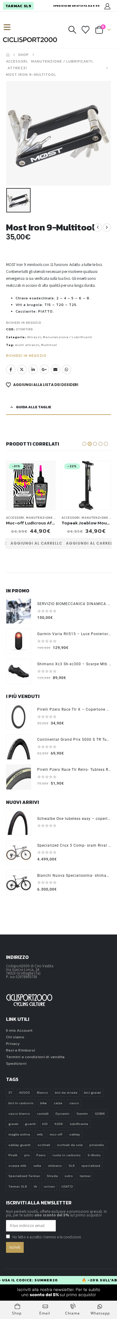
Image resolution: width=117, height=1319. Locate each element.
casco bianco (19, 1113)
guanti (30, 1123)
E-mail (55, 369)
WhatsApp (66, 369)
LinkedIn (33, 369)
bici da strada (66, 1092)
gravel (13, 1123)
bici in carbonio (21, 1103)
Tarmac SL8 (17, 1186)
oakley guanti (19, 1144)
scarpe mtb (17, 1165)
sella (37, 1165)
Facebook (11, 369)
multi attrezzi (27, 345)
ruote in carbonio (66, 1155)
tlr (35, 1186)
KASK (59, 1123)
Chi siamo (15, 1037)
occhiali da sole (70, 1144)
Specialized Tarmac (24, 1175)
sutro (68, 1175)
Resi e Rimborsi (20, 1050)
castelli (43, 1113)
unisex (49, 1186)
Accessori (15, 517)
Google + (44, 369)
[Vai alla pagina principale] (8, 54)
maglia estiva (19, 1134)
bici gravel (92, 1092)
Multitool (49, 345)
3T (10, 1092)
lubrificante (79, 1123)
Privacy (13, 1043)
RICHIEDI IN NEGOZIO (23, 322)
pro (27, 1155)
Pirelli (12, 1155)
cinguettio (22, 369)
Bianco (42, 1092)
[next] (107, 227)
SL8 (72, 1165)
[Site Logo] (30, 39)
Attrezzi (34, 337)
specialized (90, 1165)
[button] (10, 27)
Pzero (41, 1155)
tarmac (85, 1175)
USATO (67, 1186)
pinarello (96, 1144)
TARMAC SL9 (18, 6)
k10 (45, 1123)
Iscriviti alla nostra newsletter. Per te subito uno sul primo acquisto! (58, 1292)
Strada (52, 1175)
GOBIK (100, 1113)
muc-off (56, 1134)
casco (74, 1103)
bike (43, 1103)
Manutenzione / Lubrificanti (67, 337)
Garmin (82, 1113)
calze (58, 1103)
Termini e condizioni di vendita (35, 1057)
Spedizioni (16, 1063)
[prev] (98, 227)
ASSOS (24, 1092)
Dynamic (63, 1113)
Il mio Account (19, 1030)
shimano (55, 1165)
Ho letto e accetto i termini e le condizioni (46, 1237)
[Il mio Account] (107, 5)
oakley (74, 1134)
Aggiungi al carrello (36, 543)
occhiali (44, 1144)
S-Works (94, 1155)
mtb (40, 1134)
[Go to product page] (18, 611)
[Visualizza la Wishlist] (85, 30)
